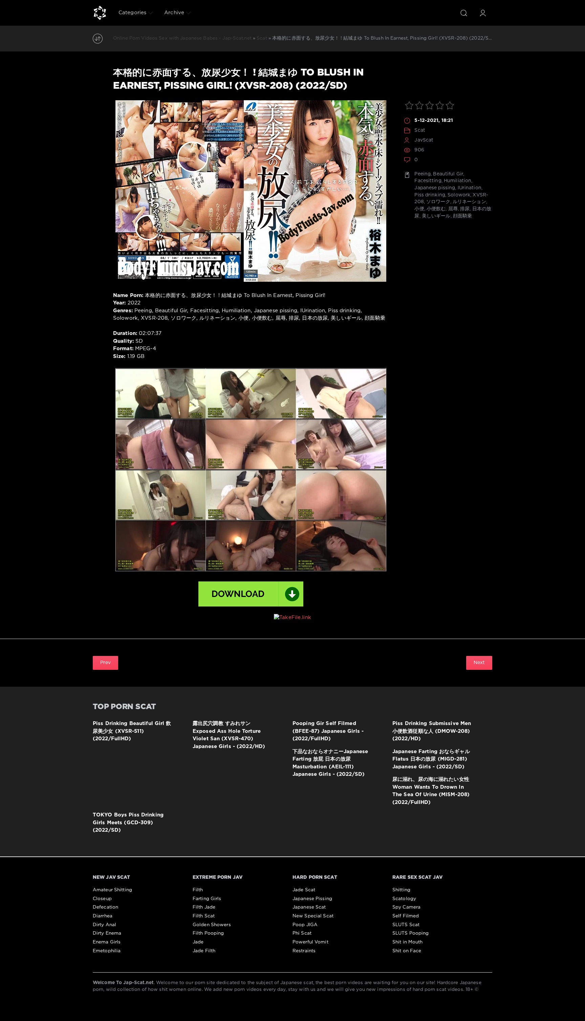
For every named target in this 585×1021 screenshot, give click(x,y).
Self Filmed (405, 916)
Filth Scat (204, 916)
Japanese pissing (434, 188)
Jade (198, 942)
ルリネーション (469, 202)
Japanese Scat (309, 907)
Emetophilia (107, 951)
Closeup (102, 899)
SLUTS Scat (405, 925)
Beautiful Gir (448, 174)
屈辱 (453, 209)
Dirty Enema (107, 933)
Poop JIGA (305, 925)
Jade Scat (303, 890)
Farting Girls (207, 899)
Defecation (105, 907)
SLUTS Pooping (410, 933)
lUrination (469, 188)
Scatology (404, 899)
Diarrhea (102, 916)
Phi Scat (301, 933)
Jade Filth (204, 951)
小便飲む (436, 209)
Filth (198, 890)
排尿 (465, 209)
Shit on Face (406, 951)
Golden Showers (212, 925)
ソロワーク (438, 202)
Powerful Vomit (310, 942)
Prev (105, 663)
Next (479, 663)
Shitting (401, 890)
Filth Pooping (208, 933)
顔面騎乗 (462, 216)
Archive (174, 12)
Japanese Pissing (312, 899)
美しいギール (436, 216)
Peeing (422, 174)
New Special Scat (312, 916)
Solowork (459, 195)
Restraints (304, 951)
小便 (419, 209)
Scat (419, 130)
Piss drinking (429, 195)
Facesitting (427, 181)
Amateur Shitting (112, 890)
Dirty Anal (104, 925)
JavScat (423, 140)
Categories (132, 12)
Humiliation (457, 181)
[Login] (482, 13)
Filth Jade (204, 907)
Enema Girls (107, 942)
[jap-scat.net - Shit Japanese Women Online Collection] (100, 13)
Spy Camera (406, 907)
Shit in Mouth (407, 942)
